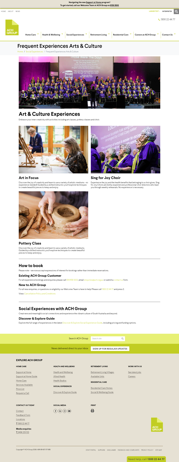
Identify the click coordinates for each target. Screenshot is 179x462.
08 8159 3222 (72, 280)
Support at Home (93, 2)
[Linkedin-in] (60, 411)
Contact (19, 411)
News (18, 11)
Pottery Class (30, 243)
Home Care (21, 381)
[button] (176, 11)
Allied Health (59, 377)
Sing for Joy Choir (105, 178)
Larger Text (154, 11)
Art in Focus (29, 178)
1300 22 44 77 (107, 289)
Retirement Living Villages (102, 372)
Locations (20, 419)
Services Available (24, 385)
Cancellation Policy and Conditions (40, 294)
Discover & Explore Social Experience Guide (82, 323)
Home (3, 11)
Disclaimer (111, 450)
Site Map (158, 450)
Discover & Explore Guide (65, 392)
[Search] (122, 338)
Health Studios (59, 381)
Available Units (97, 377)
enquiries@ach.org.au (93, 280)
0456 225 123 (23, 432)
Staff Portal (91, 450)
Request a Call (22, 393)
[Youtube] (69, 411)
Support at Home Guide (26, 377)
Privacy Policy (147, 450)
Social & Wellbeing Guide (102, 392)
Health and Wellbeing (63, 372)
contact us (118, 280)
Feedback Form (23, 415)
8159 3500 (114, 5)
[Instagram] (65, 411)
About (10, 11)
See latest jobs (134, 372)
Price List (20, 389)
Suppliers (101, 450)
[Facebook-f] (55, 411)
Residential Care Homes (101, 388)
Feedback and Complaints (128, 450)
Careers (131, 377)
